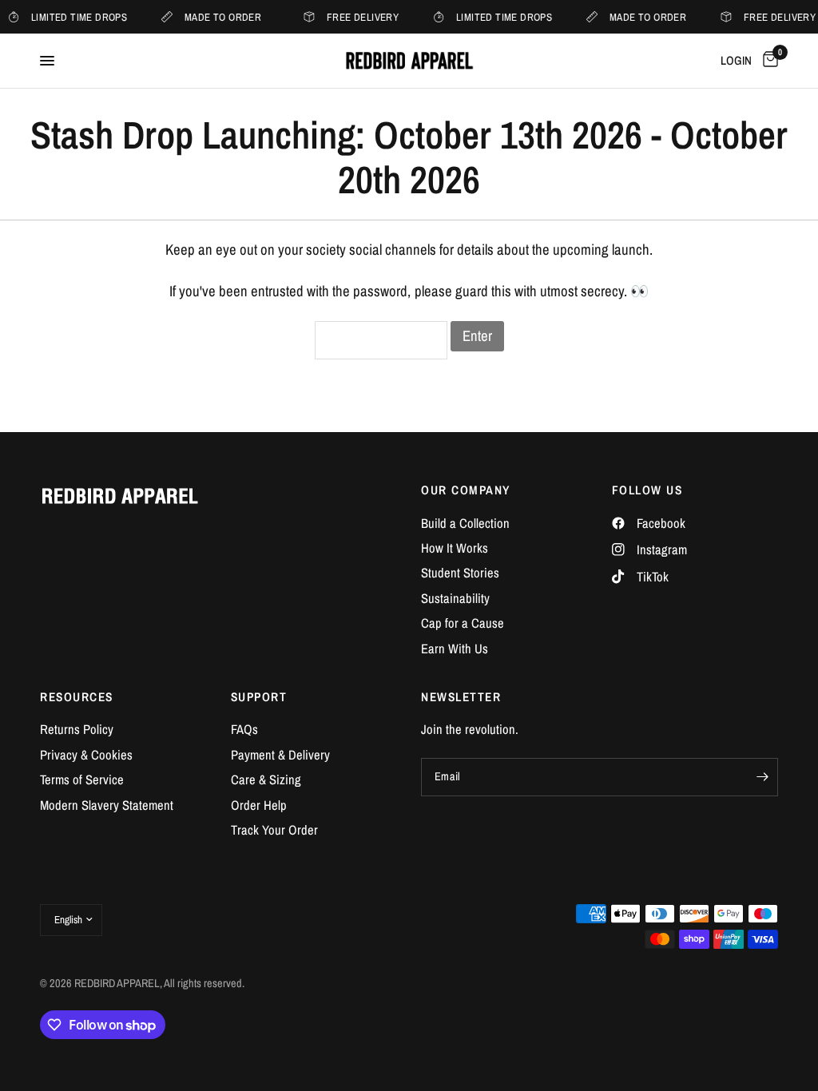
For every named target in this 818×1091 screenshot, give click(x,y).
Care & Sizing (266, 779)
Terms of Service (82, 779)
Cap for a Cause (462, 623)
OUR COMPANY (465, 490)
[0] (767, 61)
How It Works (454, 548)
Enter (477, 336)
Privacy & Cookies (86, 755)
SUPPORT (259, 697)
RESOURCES (76, 697)
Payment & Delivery (280, 755)
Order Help (259, 805)
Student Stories (460, 572)
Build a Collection (465, 523)
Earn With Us (454, 648)
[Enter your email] (762, 777)
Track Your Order (274, 830)
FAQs (244, 729)
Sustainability (455, 598)
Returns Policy (76, 729)
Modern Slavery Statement (106, 805)
